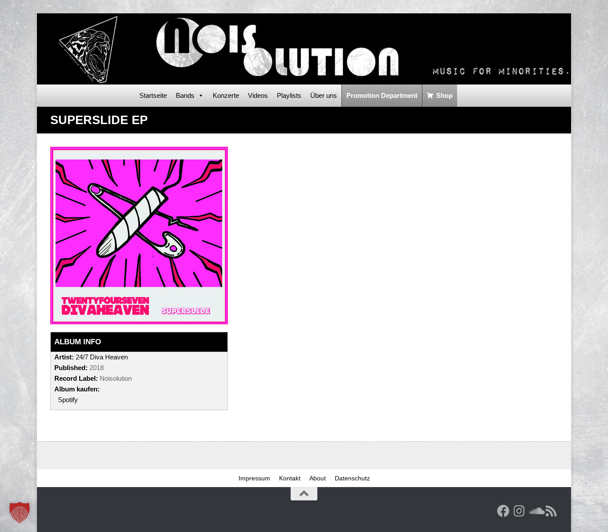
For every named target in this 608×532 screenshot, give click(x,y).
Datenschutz (352, 478)
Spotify (68, 399)
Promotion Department (381, 95)
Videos (258, 95)
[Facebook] (503, 511)
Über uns (323, 95)
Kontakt (289, 478)
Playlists (289, 95)
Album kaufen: (77, 389)
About (317, 478)
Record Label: (76, 378)
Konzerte (226, 95)
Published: (71, 367)
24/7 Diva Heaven (102, 357)
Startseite (153, 95)
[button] (19, 512)
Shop (444, 95)
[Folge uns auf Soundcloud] (535, 511)
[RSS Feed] (551, 511)
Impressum (254, 478)
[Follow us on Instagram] (519, 511)
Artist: (64, 357)
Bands (185, 95)
